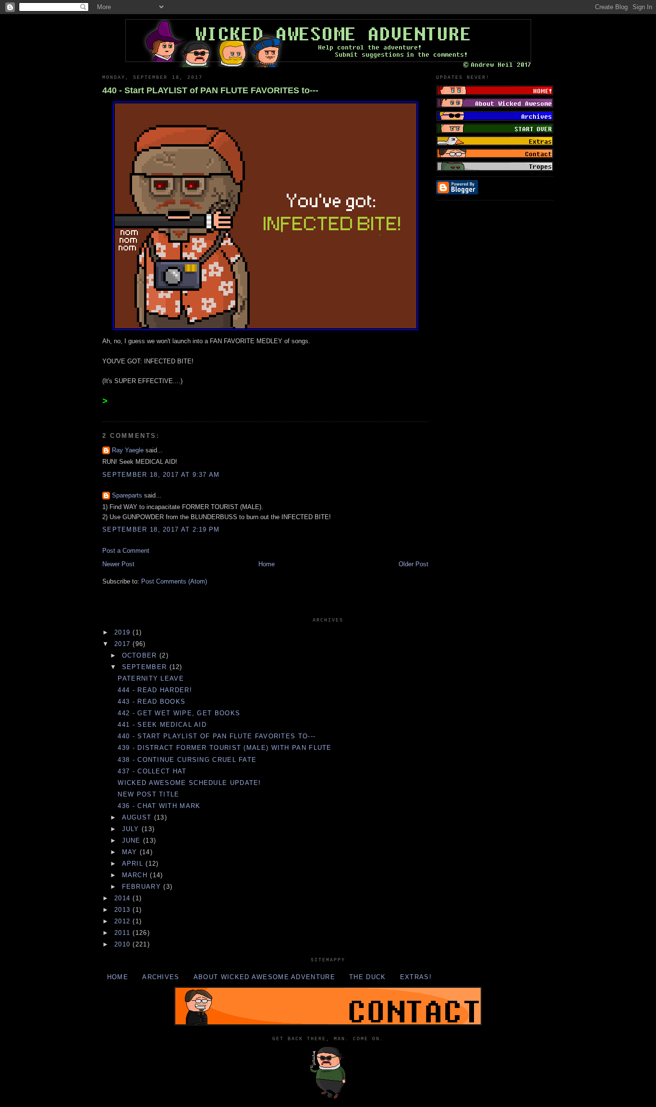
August (138, 817)
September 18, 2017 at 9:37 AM (161, 474)
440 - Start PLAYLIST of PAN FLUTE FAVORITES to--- (210, 90)
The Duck (367, 977)
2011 (123, 932)
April (134, 863)
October (140, 655)
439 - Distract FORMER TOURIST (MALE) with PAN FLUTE (224, 747)
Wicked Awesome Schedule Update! (189, 782)
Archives (160, 977)
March (136, 875)
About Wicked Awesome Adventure (264, 977)
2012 (123, 921)
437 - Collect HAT (152, 771)
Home (266, 564)
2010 (123, 944)
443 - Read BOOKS (151, 701)
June (133, 840)
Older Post (413, 564)
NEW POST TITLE (148, 794)
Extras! (416, 977)
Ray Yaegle (128, 450)
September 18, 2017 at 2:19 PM (161, 529)
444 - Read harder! (155, 690)
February (143, 886)
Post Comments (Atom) (174, 581)
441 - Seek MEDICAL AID (162, 724)
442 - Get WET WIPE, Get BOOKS (179, 713)
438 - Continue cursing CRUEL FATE (187, 759)
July (132, 829)
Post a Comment (125, 550)
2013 (123, 909)
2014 (123, 898)
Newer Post (118, 564)
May (131, 852)
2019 (123, 632)
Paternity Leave (151, 678)
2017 (123, 643)
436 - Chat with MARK (159, 805)
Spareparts (127, 495)
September (146, 667)
